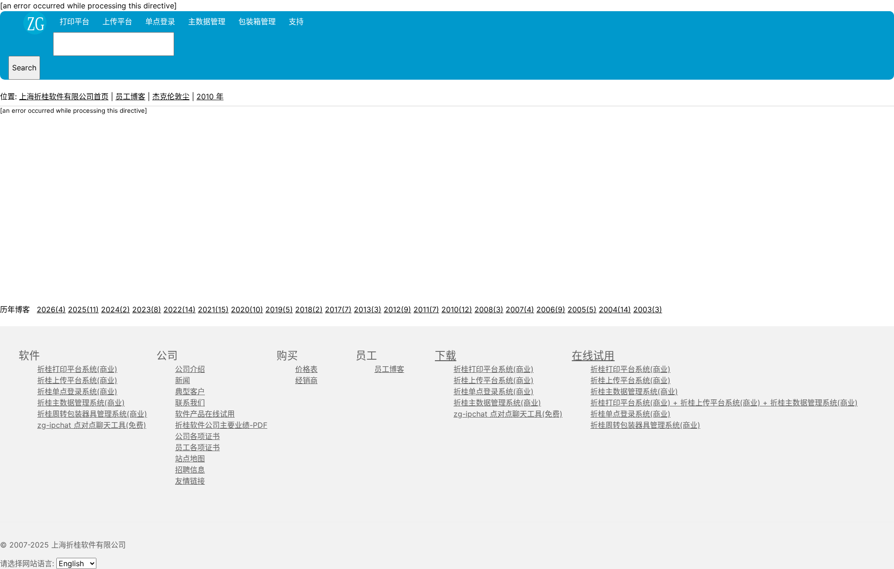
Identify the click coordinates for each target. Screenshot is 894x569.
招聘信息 (190, 469)
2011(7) (426, 309)
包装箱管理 (257, 21)
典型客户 (190, 391)
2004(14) (615, 309)
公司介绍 (190, 369)
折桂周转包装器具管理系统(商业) (92, 413)
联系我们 (190, 402)
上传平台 (117, 21)
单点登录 (160, 21)
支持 (296, 21)
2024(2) (115, 309)
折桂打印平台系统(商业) (77, 369)
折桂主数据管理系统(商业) (81, 402)
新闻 (182, 380)
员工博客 (130, 96)
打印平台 (74, 21)
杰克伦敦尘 (171, 96)
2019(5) (279, 309)
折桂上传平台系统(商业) (77, 380)
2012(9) (397, 309)
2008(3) (488, 309)
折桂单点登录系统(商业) (77, 391)
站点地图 (190, 458)
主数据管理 (206, 21)
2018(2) (309, 309)
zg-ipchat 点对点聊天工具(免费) (91, 425)
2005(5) (582, 309)
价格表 (306, 369)
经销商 (306, 380)
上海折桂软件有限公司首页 (63, 96)
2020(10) (247, 309)
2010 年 (210, 96)
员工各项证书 (197, 447)
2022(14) (179, 309)
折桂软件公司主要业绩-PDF (221, 425)
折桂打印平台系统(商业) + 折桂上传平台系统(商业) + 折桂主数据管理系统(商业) (724, 402)
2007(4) (520, 309)
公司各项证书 (197, 436)
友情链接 (190, 481)
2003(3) (647, 309)
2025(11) (83, 309)
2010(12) (456, 309)
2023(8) (146, 309)
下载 (445, 355)
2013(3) (367, 309)
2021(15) (213, 309)
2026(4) (51, 309)
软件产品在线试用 (205, 413)
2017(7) (338, 309)
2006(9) (550, 309)
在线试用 (593, 355)
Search (24, 67)
